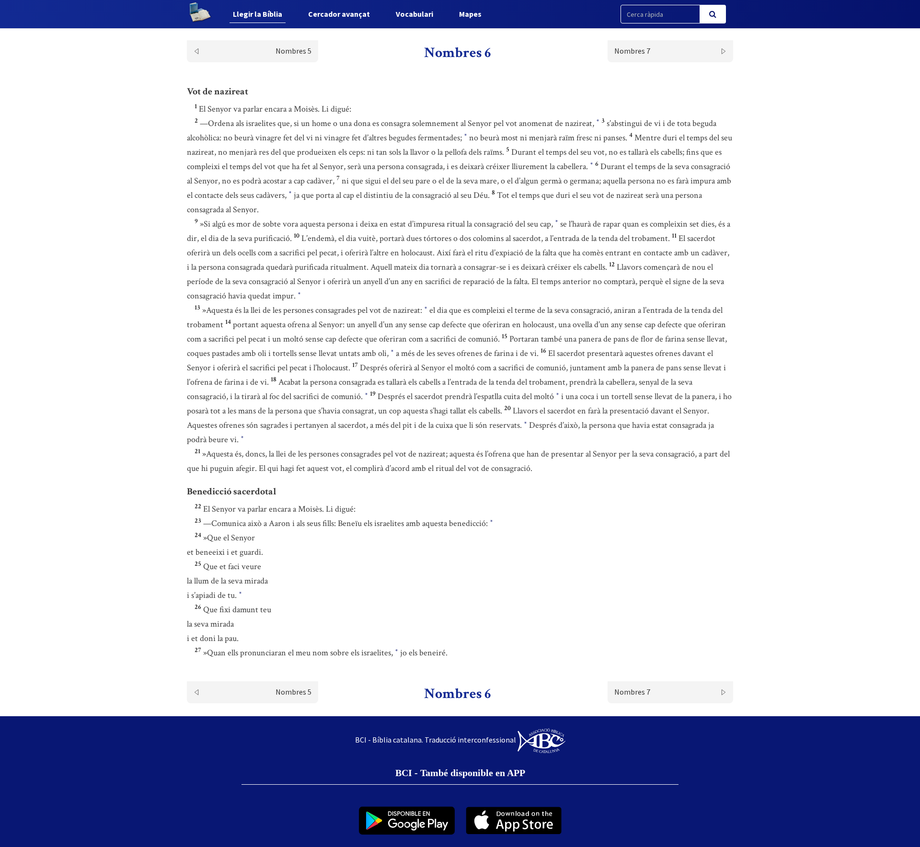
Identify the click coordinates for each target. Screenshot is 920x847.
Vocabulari (414, 14)
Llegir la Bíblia (257, 14)
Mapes (470, 14)
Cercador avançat (339, 14)
